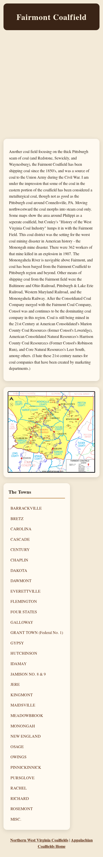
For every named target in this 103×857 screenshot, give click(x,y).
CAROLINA (21, 528)
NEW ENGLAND (25, 736)
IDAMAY (18, 663)
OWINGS (18, 756)
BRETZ (17, 518)
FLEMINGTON (23, 601)
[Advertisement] (51, 87)
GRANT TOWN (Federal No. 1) (36, 632)
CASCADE (20, 539)
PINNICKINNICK (25, 767)
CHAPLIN (19, 559)
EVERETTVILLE (25, 591)
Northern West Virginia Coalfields (39, 840)
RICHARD (19, 798)
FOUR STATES (23, 611)
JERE (15, 684)
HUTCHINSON (23, 653)
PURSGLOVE (22, 777)
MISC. (15, 819)
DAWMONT (21, 580)
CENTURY (20, 549)
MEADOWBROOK (26, 715)
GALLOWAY (21, 622)
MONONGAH (22, 725)
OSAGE (17, 746)
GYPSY (17, 642)
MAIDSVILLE (22, 704)
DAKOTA (18, 570)
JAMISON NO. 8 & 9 (28, 674)
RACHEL (18, 787)
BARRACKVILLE (26, 508)
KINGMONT (21, 694)
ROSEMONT (21, 808)
